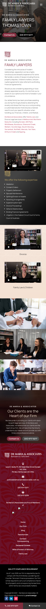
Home (23, 522)
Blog (23, 530)
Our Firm (23, 526)
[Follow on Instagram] (16, 598)
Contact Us (9, 35)
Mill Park (29, 122)
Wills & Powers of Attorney (23, 549)
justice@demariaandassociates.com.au (23, 480)
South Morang (28, 127)
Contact (23, 539)
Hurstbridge (16, 127)
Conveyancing (23, 541)
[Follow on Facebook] (6, 598)
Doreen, (22, 122)
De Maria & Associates (13, 117)
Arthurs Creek (10, 132)
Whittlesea (9, 124)
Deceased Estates (23, 545)
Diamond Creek (29, 124)
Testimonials (23, 534)
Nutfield (17, 129)
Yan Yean (31, 129)
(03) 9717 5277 (26, 35)
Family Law (31, 117)
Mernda (24, 129)
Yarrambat (9, 129)
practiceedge (31, 595)
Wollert (7, 127)
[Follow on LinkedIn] (11, 598)
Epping (22, 132)
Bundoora (18, 124)
